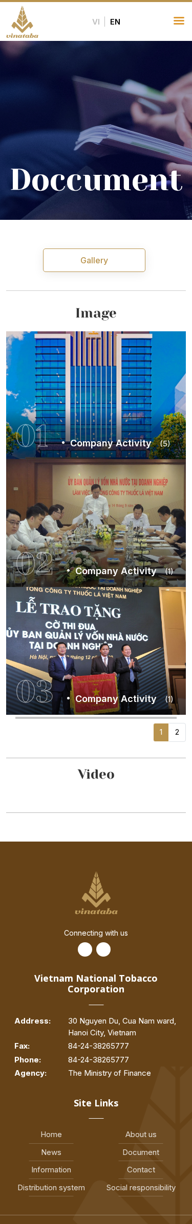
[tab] (94, 260)
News (51, 1152)
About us (141, 1134)
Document (140, 1152)
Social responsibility (141, 1187)
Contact (141, 1169)
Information (51, 1169)
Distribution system (51, 1187)
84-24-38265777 (98, 1046)
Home (51, 1134)
